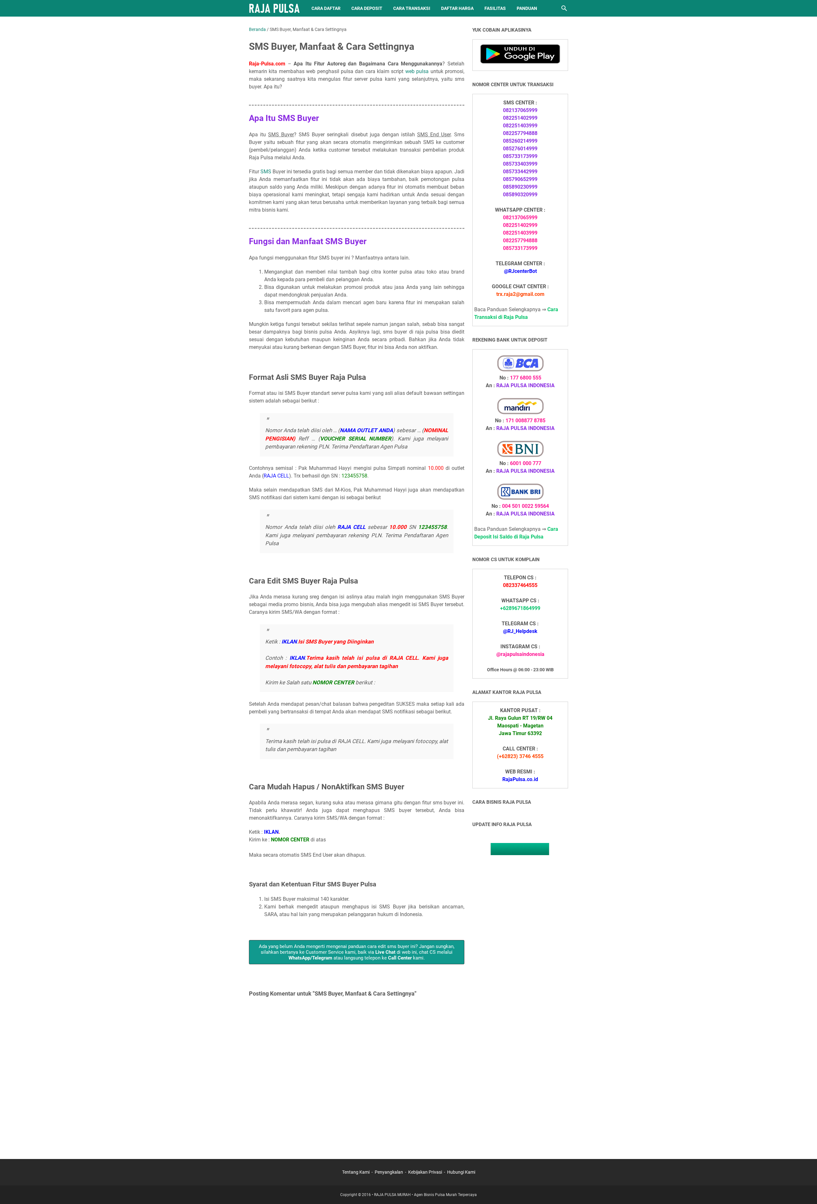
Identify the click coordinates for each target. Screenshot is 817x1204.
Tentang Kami (356, 1172)
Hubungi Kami (461, 1172)
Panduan (527, 8)
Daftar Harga (457, 8)
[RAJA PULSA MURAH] (274, 8)
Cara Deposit (366, 8)
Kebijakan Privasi (425, 1172)
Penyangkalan (389, 1172)
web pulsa (417, 71)
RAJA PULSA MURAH (392, 1195)
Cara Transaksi (411, 8)
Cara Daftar (326, 8)
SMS (265, 172)
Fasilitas (495, 8)
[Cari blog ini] (564, 8)
